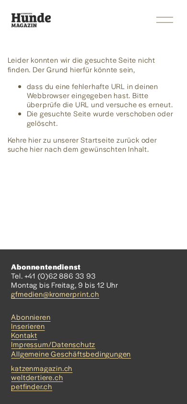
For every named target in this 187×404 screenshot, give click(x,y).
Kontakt (24, 334)
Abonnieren (30, 316)
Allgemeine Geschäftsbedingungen (71, 353)
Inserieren (28, 325)
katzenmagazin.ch (41, 367)
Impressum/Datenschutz (53, 343)
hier (34, 140)
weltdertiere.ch (37, 377)
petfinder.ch (31, 386)
